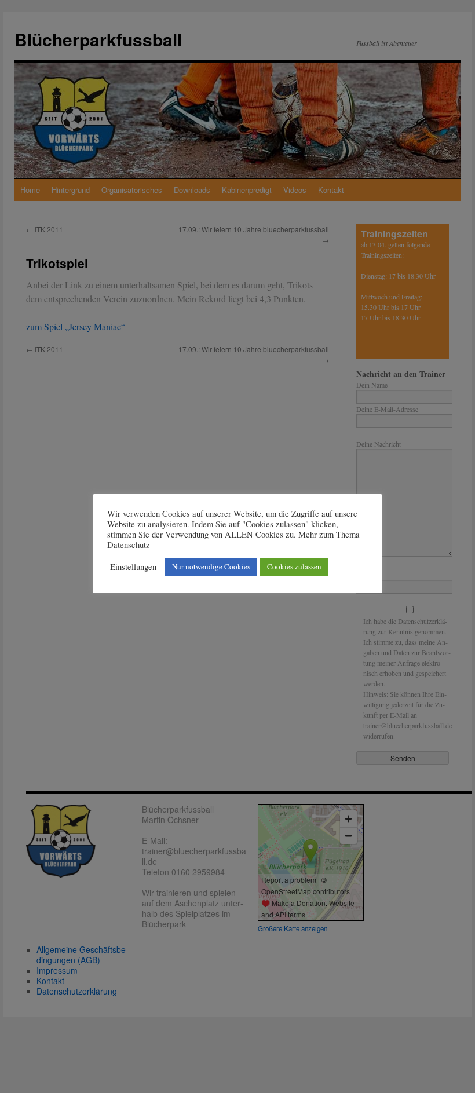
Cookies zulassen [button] (294, 566)
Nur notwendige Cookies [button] (211, 566)
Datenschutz (128, 545)
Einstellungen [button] (133, 567)
